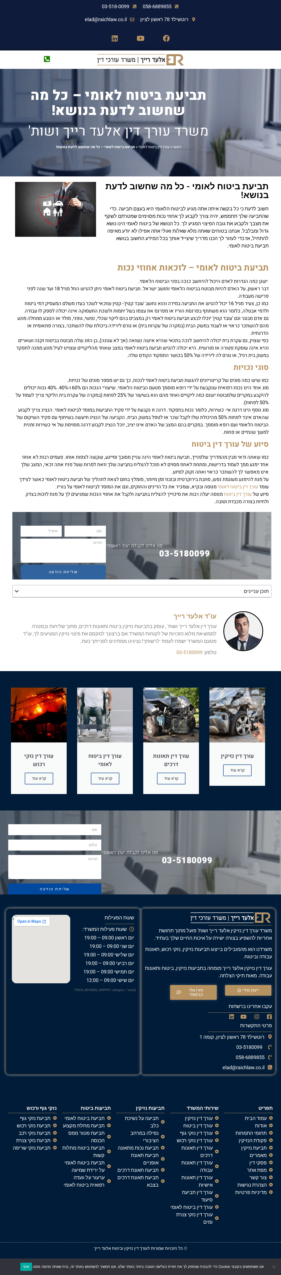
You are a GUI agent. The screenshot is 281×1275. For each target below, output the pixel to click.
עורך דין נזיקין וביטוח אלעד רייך (121, 1248)
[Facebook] (166, 38)
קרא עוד (237, 770)
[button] (17, 591)
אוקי (26, 1266)
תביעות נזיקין (150, 1108)
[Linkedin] (114, 38)
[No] (274, 1267)
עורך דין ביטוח (238, 494)
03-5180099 (184, 554)
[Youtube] (140, 38)
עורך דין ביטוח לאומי (154, 147)
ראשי (177, 147)
